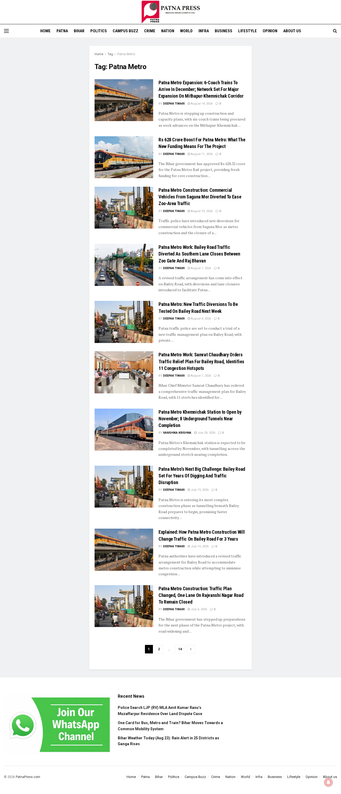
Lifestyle (247, 31)
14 (180, 649)
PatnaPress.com (28, 777)
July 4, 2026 (198, 609)
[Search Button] (335, 31)
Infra (203, 31)
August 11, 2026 (201, 154)
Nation (167, 31)
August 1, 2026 (200, 375)
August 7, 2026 (200, 268)
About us (292, 31)
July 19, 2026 (199, 490)
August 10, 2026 (201, 211)
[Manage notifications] (328, 782)
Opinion (270, 31)
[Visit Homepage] (170, 12)
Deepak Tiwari (174, 103)
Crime (149, 31)
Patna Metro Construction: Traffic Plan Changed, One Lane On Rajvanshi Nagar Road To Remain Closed (201, 595)
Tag (110, 54)
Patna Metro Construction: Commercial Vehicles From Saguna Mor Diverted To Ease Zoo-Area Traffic (200, 196)
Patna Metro (126, 54)
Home (45, 31)
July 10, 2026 (199, 546)
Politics (98, 31)
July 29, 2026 (206, 432)
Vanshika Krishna (177, 432)
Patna (62, 31)
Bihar (79, 31)
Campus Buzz (125, 31)
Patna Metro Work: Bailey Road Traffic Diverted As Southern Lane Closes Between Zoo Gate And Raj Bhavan (199, 253)
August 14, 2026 (201, 103)
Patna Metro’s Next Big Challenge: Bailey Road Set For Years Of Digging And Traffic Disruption (202, 475)
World (186, 31)
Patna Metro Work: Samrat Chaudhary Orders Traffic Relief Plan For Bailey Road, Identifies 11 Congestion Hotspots (201, 361)
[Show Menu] (6, 31)
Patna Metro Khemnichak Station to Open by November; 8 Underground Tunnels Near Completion (200, 418)
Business (223, 31)
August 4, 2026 (200, 318)
